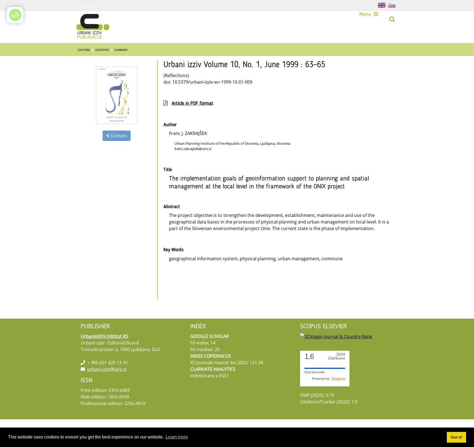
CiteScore (336, 356)
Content (118, 136)
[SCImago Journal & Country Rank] (336, 336)
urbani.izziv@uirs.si (106, 369)
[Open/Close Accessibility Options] (15, 15)
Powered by (321, 379)
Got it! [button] (456, 437)
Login (89, 5)
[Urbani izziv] (86, 19)
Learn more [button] (177, 437)
